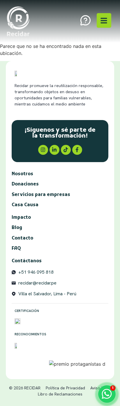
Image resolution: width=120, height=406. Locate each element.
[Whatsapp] (107, 394)
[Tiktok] (66, 150)
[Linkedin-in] (54, 150)
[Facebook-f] (77, 150)
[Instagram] (43, 150)
